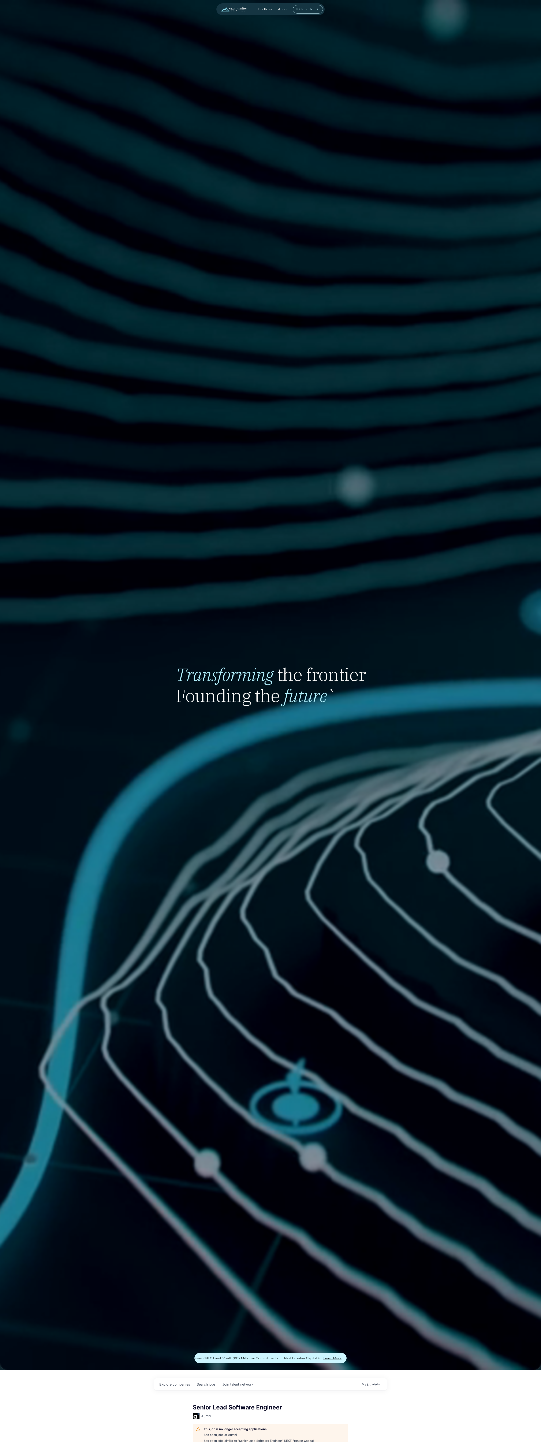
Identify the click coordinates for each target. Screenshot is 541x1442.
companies (174, 1384)
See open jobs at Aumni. (221, 1435)
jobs (206, 1384)
